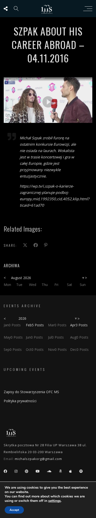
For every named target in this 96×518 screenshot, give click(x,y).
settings (54, 501)
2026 (22, 318)
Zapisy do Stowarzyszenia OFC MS (31, 391)
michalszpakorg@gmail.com (38, 459)
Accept (14, 510)
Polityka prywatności (20, 401)
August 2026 (21, 277)
